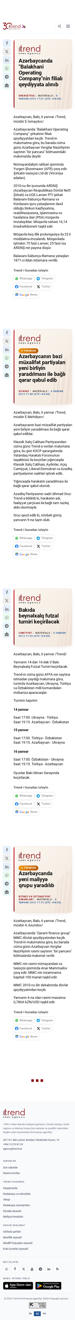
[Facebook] (15, 1269)
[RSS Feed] (57, 1269)
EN (30, 1313)
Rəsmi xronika (11, 1173)
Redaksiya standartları (16, 1205)
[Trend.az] (14, 26)
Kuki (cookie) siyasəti (15, 1248)
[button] (6, 43)
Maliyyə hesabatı (13, 1216)
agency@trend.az (12, 1148)
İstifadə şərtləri (12, 1231)
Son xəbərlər (10, 1167)
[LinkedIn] (48, 1269)
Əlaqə (6, 1199)
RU (44, 1313)
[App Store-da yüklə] (18, 1286)
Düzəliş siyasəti (12, 1211)
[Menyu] (68, 26)
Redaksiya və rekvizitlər (17, 1193)
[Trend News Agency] (14, 1113)
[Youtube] (31, 1269)
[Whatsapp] (6, 1269)
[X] (23, 1269)
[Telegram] (40, 1269)
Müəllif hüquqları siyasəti (17, 1243)
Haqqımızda (10, 1188)
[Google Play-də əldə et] (48, 1286)
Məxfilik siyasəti (12, 1237)
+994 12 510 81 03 (13, 1144)
